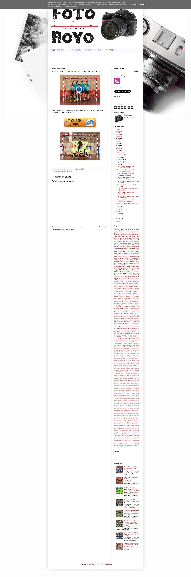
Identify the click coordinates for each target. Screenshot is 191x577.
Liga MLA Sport (119, 275)
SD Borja (116, 338)
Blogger (109, 564)
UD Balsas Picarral (130, 243)
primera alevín (133, 265)
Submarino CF (128, 296)
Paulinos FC (125, 365)
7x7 (119, 371)
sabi (131, 443)
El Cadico (119, 400)
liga (121, 229)
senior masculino (132, 445)
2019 (117, 146)
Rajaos (126, 336)
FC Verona (130, 402)
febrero (120, 216)
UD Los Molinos (129, 278)
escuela (125, 442)
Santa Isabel (135, 270)
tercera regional (133, 286)
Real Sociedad (135, 423)
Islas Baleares (133, 408)
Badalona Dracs (131, 345)
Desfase (131, 285)
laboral (133, 310)
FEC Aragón (136, 402)
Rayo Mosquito (133, 365)
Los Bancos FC (133, 360)
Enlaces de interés (93, 50)
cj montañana (136, 440)
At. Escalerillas (125, 268)
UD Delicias (123, 430)
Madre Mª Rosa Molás (134, 415)
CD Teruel (124, 306)
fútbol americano (121, 368)
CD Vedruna (124, 313)
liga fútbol (124, 443)
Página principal (57, 50)
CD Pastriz (134, 387)
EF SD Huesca (133, 321)
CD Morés (131, 295)
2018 (117, 148)
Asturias (130, 343)
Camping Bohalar (118, 308)
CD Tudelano (124, 328)
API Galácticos (124, 343)
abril (119, 211)
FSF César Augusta (118, 403)
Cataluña (137, 320)
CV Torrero (132, 393)
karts (115, 443)
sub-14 (133, 305)
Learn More (134, 4)
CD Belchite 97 (133, 346)
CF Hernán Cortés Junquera (126, 237)
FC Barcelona (117, 402)
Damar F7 (129, 355)
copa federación (126, 286)
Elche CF (137, 400)
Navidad (132, 363)
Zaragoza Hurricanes (124, 438)
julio (119, 164)
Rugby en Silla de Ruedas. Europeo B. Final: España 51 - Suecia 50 (131, 545)
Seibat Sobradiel (135, 427)
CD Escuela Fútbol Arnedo (124, 348)
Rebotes (137, 336)
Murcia (137, 417)
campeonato (128, 283)
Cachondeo (121, 330)
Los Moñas (117, 335)
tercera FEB (122, 320)
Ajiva (119, 373)
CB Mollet (137, 381)
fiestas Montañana (62, 171)
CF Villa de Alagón (132, 328)
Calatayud (121, 395)
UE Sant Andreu (123, 432)
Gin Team (123, 407)
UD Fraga (128, 430)
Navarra (128, 363)
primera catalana (135, 368)
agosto (120, 162)
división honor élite (118, 442)
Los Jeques (125, 415)
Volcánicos (126, 285)
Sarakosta (128, 427)
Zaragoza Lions (118, 366)
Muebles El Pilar (125, 335)
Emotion (116, 296)
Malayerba (132, 361)
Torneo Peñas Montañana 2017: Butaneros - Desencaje (126, 174)
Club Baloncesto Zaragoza (130, 330)
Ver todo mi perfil (128, 118)
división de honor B (134, 318)
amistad (131, 438)
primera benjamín (131, 275)
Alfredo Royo (129, 115)
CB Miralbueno (130, 381)
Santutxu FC (127, 338)
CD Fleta (126, 271)
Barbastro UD (121, 346)
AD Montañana (75, 50)
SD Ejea (122, 338)
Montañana (117, 265)
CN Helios (132, 258)
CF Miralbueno (127, 281)
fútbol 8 (118, 243)
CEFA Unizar (126, 390)
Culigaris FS (123, 355)
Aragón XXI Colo (118, 375)
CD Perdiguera (133, 301)
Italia (138, 408)
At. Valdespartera (135, 375)
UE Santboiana (132, 432)
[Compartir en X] (80, 169)
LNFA (115, 410)
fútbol (116, 229)
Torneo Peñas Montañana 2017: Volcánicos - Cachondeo (126, 200)
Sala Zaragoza (126, 425)
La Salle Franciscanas (119, 413)
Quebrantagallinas (123, 316)
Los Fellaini (122, 361)
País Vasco (124, 420)
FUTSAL (129, 358)
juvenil (116, 233)
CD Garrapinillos (126, 298)
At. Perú (124, 375)
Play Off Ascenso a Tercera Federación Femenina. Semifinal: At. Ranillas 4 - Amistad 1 (131, 523)
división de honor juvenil (125, 293)
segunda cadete (134, 250)
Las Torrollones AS (129, 413)
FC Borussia (124, 402)
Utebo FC (117, 261)
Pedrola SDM (130, 420)
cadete (137, 231)
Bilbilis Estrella (123, 380)
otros (129, 325)
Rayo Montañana (135, 308)
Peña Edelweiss (122, 303)
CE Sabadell (120, 390)
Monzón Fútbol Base (119, 363)
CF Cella (121, 391)
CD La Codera (121, 387)
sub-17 (116, 447)
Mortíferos (121, 296)
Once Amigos (117, 420)
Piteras (135, 420)
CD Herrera (133, 348)
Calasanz (116, 395)
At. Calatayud (132, 311)
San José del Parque (119, 427)
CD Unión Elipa (127, 388)
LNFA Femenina (121, 410)
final (115, 368)
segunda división (123, 340)
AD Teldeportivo (128, 371)
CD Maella (121, 350)
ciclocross (130, 440)
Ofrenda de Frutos (134, 418)
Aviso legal (109, 50)
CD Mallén (126, 350)
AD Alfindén (134, 293)
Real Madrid (132, 336)
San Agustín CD (135, 283)
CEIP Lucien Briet (133, 390)
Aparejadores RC (135, 373)
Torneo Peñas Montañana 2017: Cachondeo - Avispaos (126, 178)
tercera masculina (134, 370)
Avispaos (136, 255)
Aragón (116, 270)
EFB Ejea (123, 331)
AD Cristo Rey (135, 290)
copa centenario (127, 305)
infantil (132, 231)
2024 (117, 134)
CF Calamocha (130, 320)
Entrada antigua (103, 227)
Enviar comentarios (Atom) (66, 229)
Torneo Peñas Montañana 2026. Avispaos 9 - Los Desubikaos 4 (131, 468)
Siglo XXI (120, 305)
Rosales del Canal (118, 425)
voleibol (116, 371)
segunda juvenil (119, 236)
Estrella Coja (120, 323)
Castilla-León (133, 313)
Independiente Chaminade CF (121, 408)
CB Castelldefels (123, 381)
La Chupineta (117, 360)
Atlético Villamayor (128, 376)
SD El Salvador (131, 266)
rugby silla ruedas (135, 325)
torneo (126, 231)
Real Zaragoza (123, 241)
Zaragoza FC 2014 (119, 437)
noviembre (121, 155)
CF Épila (137, 306)
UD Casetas (124, 265)
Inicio (81, 227)
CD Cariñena (129, 385)
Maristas (119, 417)
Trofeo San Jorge (132, 428)
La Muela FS (122, 411)
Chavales (137, 351)
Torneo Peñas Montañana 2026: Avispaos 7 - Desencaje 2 (131, 479)
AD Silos (137, 305)
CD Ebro (130, 241)
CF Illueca (131, 350)
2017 (117, 150)
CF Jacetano (122, 266)
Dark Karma (136, 355)
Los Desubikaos (118, 415)
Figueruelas (134, 403)
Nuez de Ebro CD (125, 418)
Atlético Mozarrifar (118, 291)
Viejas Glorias (126, 300)
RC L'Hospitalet (135, 422)
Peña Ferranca (133, 335)
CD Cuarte (133, 268)
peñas (123, 243)
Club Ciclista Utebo (131, 353)
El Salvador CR (131, 400)
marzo (119, 213)
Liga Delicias (136, 333)
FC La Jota (123, 358)
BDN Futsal (134, 376)
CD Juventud (124, 295)
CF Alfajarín (123, 273)
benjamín (128, 233)
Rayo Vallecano (118, 423)
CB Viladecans (124, 383)
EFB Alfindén (130, 288)
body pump (117, 440)
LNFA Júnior (128, 410)
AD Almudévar (127, 245)
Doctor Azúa (130, 398)
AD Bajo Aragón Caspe (120, 326)
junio (119, 206)
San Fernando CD (118, 285)
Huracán (137, 407)
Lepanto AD (136, 413)
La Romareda (136, 411)
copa (122, 261)
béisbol (121, 440)
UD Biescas (121, 318)
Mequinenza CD (125, 417)
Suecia (126, 428)
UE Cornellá (136, 296)
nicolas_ (92, 564)
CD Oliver (136, 260)
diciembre (120, 152)
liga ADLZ (119, 443)
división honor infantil (120, 255)
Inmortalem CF (118, 333)
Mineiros (137, 361)
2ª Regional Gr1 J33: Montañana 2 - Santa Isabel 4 (131, 501)
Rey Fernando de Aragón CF (122, 310)
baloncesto (122, 283)
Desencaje (134, 291)
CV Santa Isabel (130, 351)
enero (119, 218)
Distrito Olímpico (129, 356)
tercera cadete (135, 238)
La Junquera (135, 410)
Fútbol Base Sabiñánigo (122, 290)
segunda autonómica (119, 370)
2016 (117, 221)
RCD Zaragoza (135, 323)
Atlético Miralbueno (118, 376)
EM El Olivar (118, 246)
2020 (117, 143)
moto (128, 443)
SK (138, 365)
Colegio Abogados (119, 321)
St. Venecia (122, 278)
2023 (117, 136)
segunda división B (123, 445)
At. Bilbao (135, 343)
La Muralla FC (129, 411)
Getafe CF (131, 405)
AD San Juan (124, 263)
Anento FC (128, 373)
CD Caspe (134, 385)
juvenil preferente (129, 261)
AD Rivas (122, 371)
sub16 (127, 370)
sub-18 (130, 340)
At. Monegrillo (122, 345)
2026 (117, 129)
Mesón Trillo (133, 417)
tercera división (118, 271)
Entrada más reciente (58, 227)
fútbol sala (69, 171)
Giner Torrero (125, 276)
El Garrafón (124, 400)
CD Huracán (133, 276)
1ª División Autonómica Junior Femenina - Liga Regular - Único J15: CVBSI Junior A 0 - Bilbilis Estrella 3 (131, 490)
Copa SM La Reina (130, 396)
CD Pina (137, 295)
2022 (117, 139)
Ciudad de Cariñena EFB (120, 353)
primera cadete (124, 250)
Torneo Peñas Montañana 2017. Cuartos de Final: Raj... (126, 170)
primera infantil (133, 256)
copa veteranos (135, 366)
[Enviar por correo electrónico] (76, 169)
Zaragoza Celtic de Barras (133, 435)
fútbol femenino (123, 256)
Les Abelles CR (125, 360)
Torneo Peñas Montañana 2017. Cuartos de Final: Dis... (126, 167)
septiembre (121, 159)
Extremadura (117, 358)
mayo (119, 209)
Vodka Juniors (124, 435)
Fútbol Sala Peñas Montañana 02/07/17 (128, 204)
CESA (133, 298)
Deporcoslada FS (118, 356)
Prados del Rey (130, 303)
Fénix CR (131, 271)
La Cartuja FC (128, 280)
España (129, 331)
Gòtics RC (136, 358)
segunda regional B (124, 253)
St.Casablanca (135, 253)
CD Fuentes (125, 301)
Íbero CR (123, 447)
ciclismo (127, 318)
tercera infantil (131, 236)
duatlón (133, 338)
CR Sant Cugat (121, 351)
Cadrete (137, 393)
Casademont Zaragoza (129, 395)
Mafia (115, 417)
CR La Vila (126, 393)
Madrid (127, 361)
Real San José (127, 423)
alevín (121, 233)
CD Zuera (120, 281)
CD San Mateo (128, 291)
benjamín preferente (133, 263)
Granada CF (135, 331)
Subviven (116, 428)
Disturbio (126, 321)
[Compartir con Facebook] (82, 169)
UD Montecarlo (135, 245)
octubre (120, 157)
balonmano (136, 438)
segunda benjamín (134, 248)
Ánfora (119, 447)
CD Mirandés (128, 387)
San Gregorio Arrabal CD (128, 240)
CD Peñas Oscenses (125, 270)
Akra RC (123, 373)
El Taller (137, 356)
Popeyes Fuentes (122, 422)
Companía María (122, 396)
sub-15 (137, 445)
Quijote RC (129, 422)
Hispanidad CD (127, 323)
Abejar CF (134, 371)
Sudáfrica (121, 428)
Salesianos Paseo (135, 425)
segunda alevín (118, 251)
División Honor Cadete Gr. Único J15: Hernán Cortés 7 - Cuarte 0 (131, 534)
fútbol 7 (116, 256)
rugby (137, 268)
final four (129, 442)
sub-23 (116, 320)
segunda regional (120, 234)
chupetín (126, 440)
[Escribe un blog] (78, 169)
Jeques (134, 315)
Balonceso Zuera (123, 378)
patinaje (128, 368)
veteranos (135, 340)
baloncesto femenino (127, 366)
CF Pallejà (134, 391)
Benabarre (116, 380)
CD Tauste (121, 388)
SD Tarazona (132, 316)
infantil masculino (135, 442)
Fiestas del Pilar (127, 403)
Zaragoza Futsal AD (129, 437)
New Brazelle (117, 418)
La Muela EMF (127, 308)
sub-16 (130, 290)
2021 (117, 141)
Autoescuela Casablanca (133, 326)
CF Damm (127, 391)
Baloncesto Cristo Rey (133, 378)
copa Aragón (117, 298)
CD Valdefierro (123, 258)
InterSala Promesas (127, 333)
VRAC (123, 433)
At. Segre (129, 375)
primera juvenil (121, 280)
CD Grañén (117, 328)
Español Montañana (133, 273)
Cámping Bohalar (122, 398)
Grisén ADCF (130, 407)
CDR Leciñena (131, 306)
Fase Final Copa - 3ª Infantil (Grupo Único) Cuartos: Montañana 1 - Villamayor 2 (131, 512)
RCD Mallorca (120, 336)
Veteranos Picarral (129, 433)
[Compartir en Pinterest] (83, 169)
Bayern (127, 346)
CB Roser (116, 383)
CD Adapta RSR (132, 383)
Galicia (132, 358)
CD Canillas (122, 385)
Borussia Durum (132, 380)
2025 (117, 132)
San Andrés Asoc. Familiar (120, 325)
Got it (142, 4)
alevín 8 (116, 250)
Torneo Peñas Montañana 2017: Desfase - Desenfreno (126, 193)
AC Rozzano (134, 341)
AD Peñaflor (124, 311)
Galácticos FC (123, 405)
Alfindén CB (134, 300)
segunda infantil (128, 260)
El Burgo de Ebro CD (126, 315)
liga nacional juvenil (128, 251)
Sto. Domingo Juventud (130, 246)
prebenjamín (130, 255)
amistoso (116, 240)
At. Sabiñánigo (117, 306)
